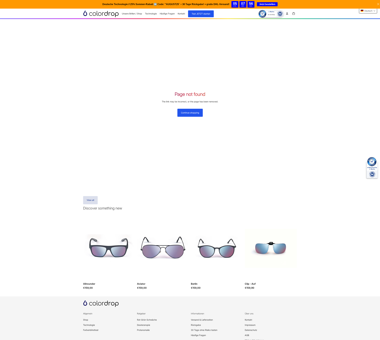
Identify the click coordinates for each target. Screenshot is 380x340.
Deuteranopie (143, 325)
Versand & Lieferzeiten (202, 319)
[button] (368, 10)
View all (90, 200)
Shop (85, 319)
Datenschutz (251, 330)
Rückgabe (196, 325)
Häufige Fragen (198, 335)
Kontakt (248, 319)
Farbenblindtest (90, 330)
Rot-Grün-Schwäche (147, 319)
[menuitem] (132, 13)
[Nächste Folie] (130, 248)
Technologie (89, 325)
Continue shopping (190, 112)
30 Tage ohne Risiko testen (204, 330)
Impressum (250, 325)
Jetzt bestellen (267, 4)
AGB (247, 335)
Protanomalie (143, 330)
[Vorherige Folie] (87, 248)
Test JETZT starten (201, 13)
